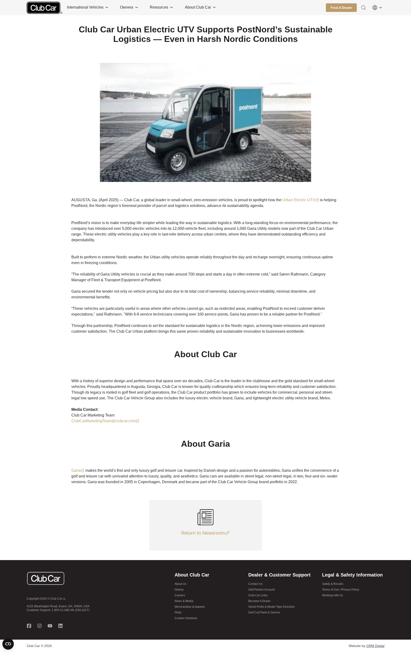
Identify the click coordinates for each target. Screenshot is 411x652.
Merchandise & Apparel (190, 606)
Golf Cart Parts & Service (264, 612)
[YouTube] (50, 625)
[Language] (377, 7)
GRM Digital (375, 646)
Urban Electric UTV (298, 200)
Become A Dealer (259, 601)
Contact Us (255, 584)
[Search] (363, 7)
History (179, 589)
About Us (180, 584)
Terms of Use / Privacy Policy (340, 589)
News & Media (184, 601)
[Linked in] (60, 625)
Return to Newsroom (203, 533)
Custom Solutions (186, 618)
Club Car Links (258, 595)
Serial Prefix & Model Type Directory (271, 606)
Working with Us (332, 595)
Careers (180, 595)
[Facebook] (29, 625)
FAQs (178, 612)
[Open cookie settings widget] (8, 644)
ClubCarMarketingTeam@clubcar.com (103, 421)
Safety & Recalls (332, 584)
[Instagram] (39, 625)
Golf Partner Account (261, 589)
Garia (76, 470)
